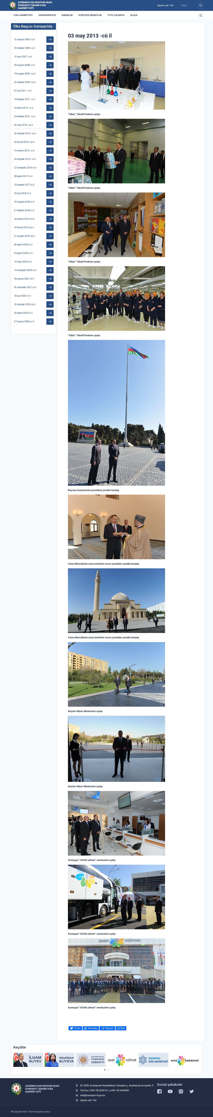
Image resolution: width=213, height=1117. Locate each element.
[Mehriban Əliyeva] (28, 1060)
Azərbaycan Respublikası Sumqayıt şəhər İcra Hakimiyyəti (35, 5)
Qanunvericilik (47, 15)
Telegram (109, 1028)
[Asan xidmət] (91, 1060)
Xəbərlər (67, 15)
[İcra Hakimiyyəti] (12, 5)
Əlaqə (133, 15)
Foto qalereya (116, 15)
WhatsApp (92, 1028)
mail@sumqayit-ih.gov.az (92, 1095)
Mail (123, 1028)
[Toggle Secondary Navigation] (200, 15)
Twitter (77, 1028)
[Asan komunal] (153, 1060)
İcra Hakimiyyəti (23, 15)
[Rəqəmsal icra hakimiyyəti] (122, 1060)
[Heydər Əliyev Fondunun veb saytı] (59, 1060)
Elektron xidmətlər (90, 15)
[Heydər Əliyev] (185, 1060)
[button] (104, 1069)
